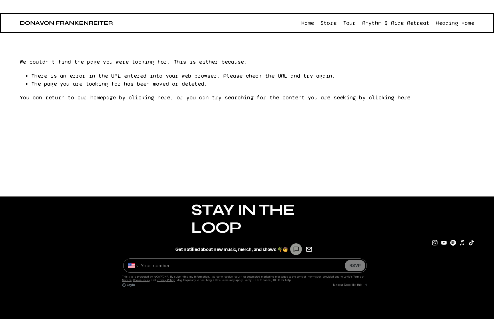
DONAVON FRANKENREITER (66, 23)
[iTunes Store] (462, 243)
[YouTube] (444, 243)
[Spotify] (453, 243)
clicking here (149, 97)
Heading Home (455, 23)
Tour (349, 23)
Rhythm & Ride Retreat (395, 23)
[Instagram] (435, 243)
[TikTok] (471, 243)
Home (307, 23)
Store (328, 23)
